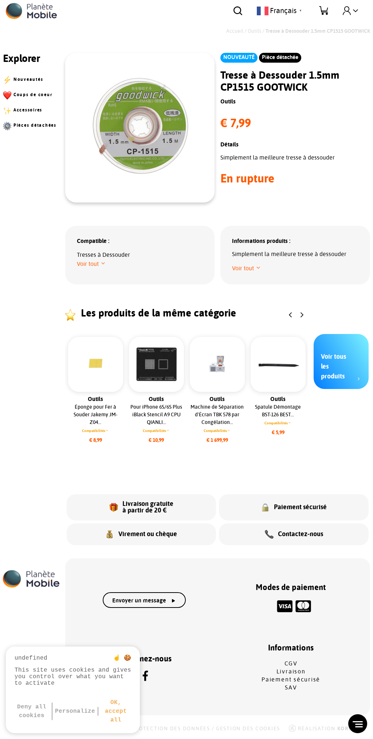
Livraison (291, 672)
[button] (91, 264)
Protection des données (170, 728)
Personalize (75, 711)
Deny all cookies (31, 711)
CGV (291, 664)
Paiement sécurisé (291, 680)
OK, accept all (116, 711)
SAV (291, 688)
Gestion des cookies (248, 728)
